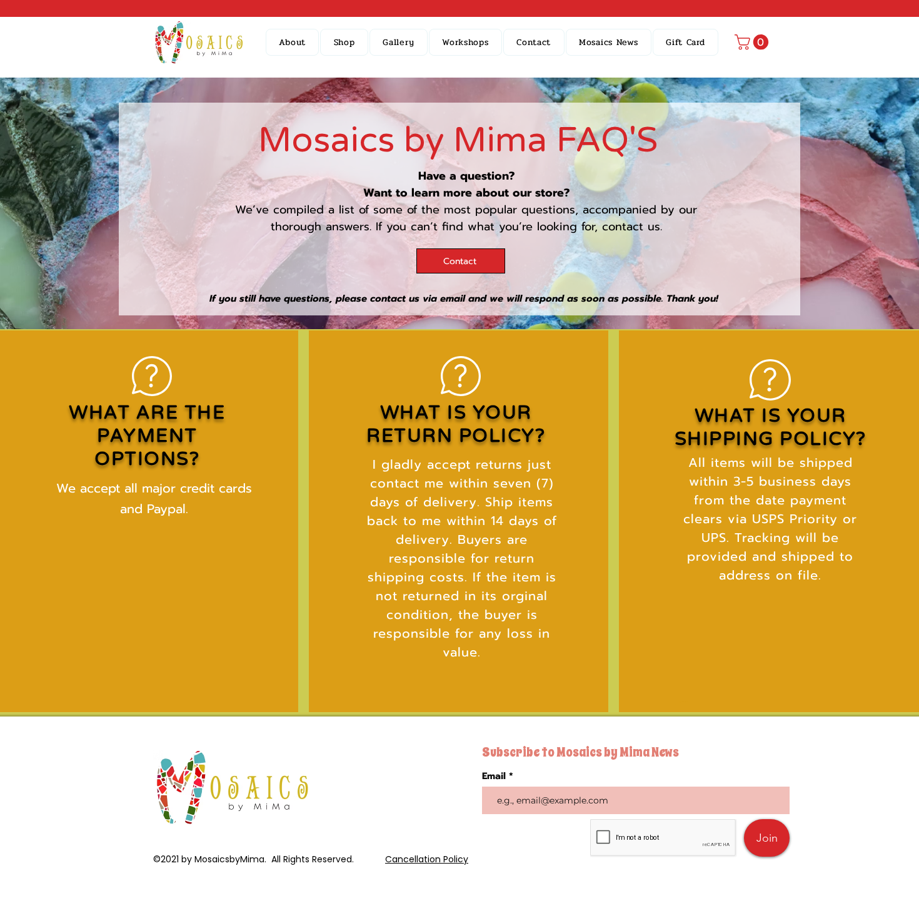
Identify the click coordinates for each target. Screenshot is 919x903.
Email (495, 776)
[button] (344, 42)
